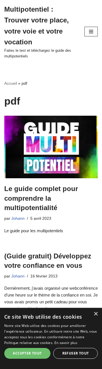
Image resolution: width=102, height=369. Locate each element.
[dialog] (51, 338)
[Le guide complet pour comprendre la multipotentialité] (51, 147)
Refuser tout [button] (75, 353)
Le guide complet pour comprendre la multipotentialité (41, 198)
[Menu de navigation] (91, 31)
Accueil (10, 83)
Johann (18, 218)
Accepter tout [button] (27, 353)
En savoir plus (65, 342)
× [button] (96, 314)
